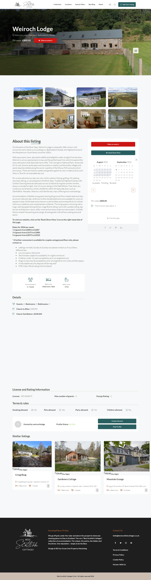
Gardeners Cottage (67, 479)
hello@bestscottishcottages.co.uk (126, 536)
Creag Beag (20, 474)
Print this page (114, 218)
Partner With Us (119, 564)
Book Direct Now (114, 153)
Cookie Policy (118, 560)
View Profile (117, 427)
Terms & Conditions (120, 550)
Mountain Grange (115, 479)
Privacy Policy (118, 555)
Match (101, 4)
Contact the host (117, 421)
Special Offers (80, 4)
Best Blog (92, 4)
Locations (68, 4)
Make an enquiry (46, 40)
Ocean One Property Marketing (74, 548)
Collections (57, 4)
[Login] (110, 4)
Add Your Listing (128, 4)
